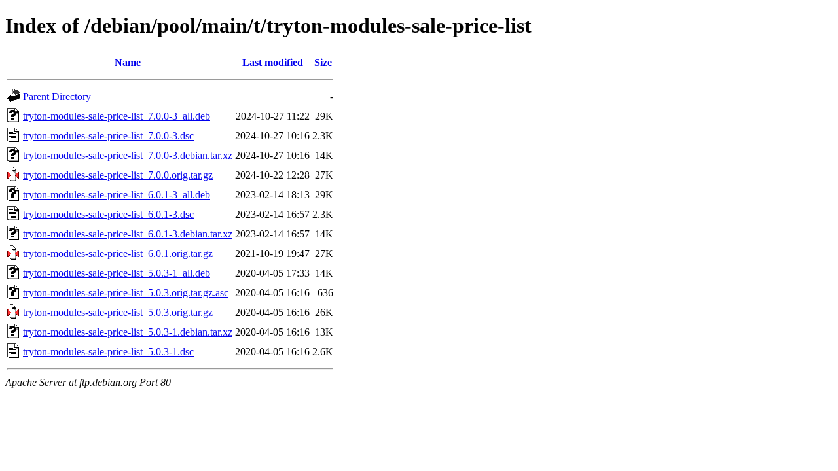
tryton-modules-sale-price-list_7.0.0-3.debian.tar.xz (127, 155)
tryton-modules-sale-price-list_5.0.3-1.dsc (108, 351)
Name (128, 62)
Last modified (272, 62)
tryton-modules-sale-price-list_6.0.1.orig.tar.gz (118, 253)
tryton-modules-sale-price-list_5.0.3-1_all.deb (116, 273)
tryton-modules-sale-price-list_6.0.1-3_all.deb (116, 194)
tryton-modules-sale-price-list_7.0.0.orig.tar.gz (118, 175)
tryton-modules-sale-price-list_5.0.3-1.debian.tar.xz (127, 332)
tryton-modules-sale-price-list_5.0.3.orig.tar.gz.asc (125, 292)
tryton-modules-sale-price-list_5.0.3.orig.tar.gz (118, 312)
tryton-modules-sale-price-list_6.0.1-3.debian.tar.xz (127, 233)
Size (323, 62)
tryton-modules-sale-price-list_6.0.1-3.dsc (108, 214)
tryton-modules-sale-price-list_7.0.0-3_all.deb (116, 116)
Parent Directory (57, 96)
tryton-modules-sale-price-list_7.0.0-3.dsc (108, 135)
